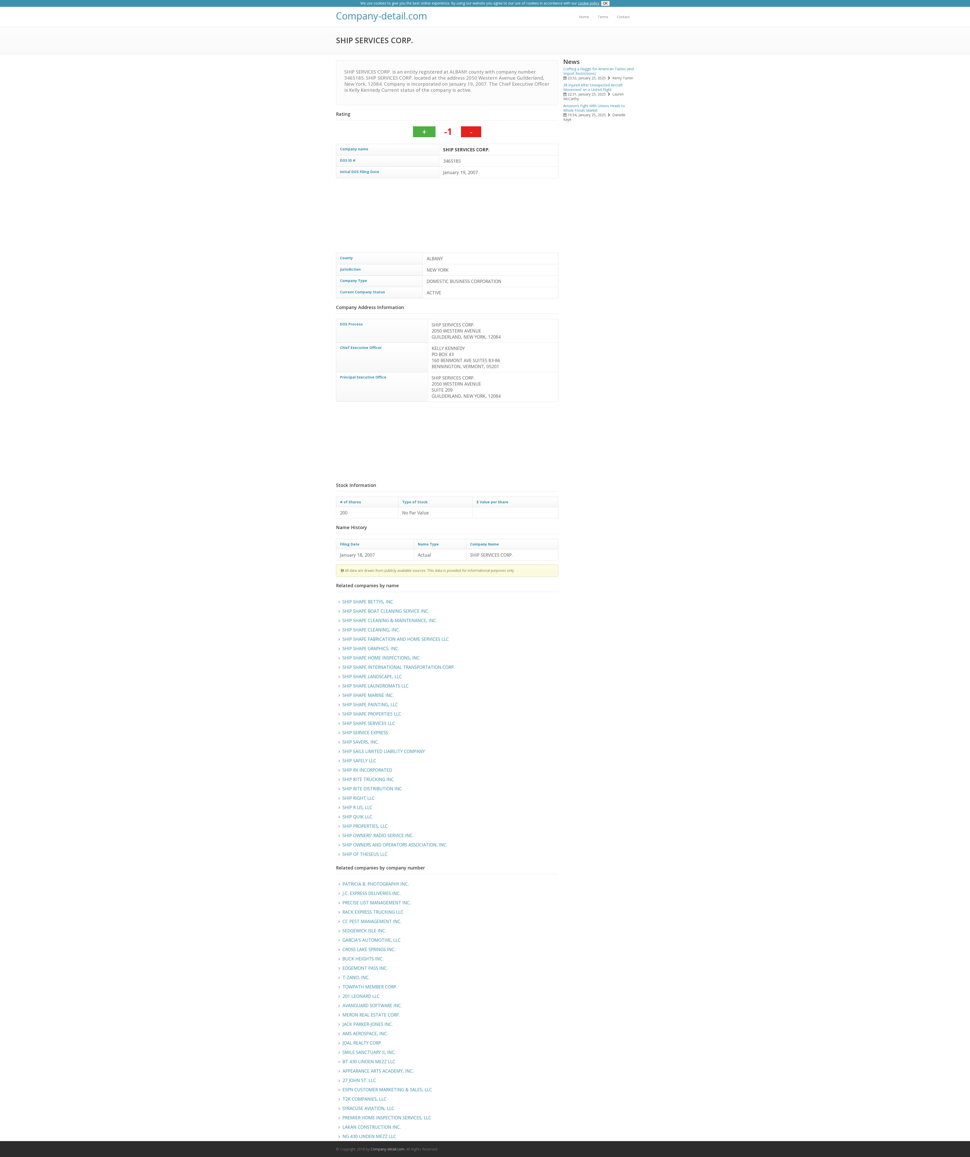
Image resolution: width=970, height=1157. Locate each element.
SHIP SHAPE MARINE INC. (368, 695)
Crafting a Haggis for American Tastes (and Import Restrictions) (598, 71)
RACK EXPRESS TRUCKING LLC (373, 912)
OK (605, 3)
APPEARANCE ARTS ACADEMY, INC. (378, 1071)
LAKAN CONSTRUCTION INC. (372, 1127)
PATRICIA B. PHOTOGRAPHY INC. (376, 884)
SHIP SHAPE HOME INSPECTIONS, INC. (382, 658)
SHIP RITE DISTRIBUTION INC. (373, 789)
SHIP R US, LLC (357, 807)
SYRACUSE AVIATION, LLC (368, 1108)
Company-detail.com (381, 15)
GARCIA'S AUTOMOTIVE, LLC (372, 940)
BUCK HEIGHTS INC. (363, 959)
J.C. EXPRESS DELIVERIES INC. (372, 893)
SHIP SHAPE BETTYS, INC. (368, 602)
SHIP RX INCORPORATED (367, 770)
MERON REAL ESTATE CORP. (371, 1015)
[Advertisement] (487, 217)
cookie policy (588, 3)
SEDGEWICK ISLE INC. (364, 931)
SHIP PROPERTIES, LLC (365, 826)
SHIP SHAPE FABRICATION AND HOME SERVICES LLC (396, 639)
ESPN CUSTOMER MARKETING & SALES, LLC (387, 1090)
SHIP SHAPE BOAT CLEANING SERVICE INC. (386, 611)
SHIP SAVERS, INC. (361, 742)
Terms (603, 16)
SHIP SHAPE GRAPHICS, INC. (371, 648)
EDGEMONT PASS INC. (365, 968)
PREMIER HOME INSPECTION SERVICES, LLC (387, 1118)
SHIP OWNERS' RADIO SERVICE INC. (378, 835)
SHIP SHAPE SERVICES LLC (369, 723)
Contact (623, 16)
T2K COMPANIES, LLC (364, 1099)
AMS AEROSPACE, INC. (365, 1033)
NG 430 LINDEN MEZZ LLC (369, 1136)
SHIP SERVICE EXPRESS (365, 732)
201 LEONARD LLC (361, 996)
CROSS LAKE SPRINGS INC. (369, 949)
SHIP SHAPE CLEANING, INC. (371, 630)
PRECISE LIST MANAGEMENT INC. (377, 903)
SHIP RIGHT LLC (359, 798)
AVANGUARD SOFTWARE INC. (372, 1005)
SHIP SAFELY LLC (359, 761)
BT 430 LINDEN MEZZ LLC (369, 1061)
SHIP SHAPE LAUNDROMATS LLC (376, 686)
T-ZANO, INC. (356, 977)
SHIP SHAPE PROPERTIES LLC (372, 714)
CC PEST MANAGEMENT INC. (372, 921)
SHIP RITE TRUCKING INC (368, 779)
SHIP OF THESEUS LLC (365, 854)
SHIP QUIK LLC (357, 817)
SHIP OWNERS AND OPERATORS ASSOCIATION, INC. (395, 845)
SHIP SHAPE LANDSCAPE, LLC (372, 676)
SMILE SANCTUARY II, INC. (369, 1052)
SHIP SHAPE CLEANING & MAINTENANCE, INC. (390, 620)
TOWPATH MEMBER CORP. (370, 987)
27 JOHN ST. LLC (359, 1080)
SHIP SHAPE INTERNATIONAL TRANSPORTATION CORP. (399, 667)
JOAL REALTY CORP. (362, 1043)
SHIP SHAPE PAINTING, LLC (370, 704)
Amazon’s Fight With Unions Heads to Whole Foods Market (594, 108)
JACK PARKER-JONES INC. (368, 1024)
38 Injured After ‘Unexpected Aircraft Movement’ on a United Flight (593, 87)
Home (584, 16)
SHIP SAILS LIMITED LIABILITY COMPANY (384, 751)
